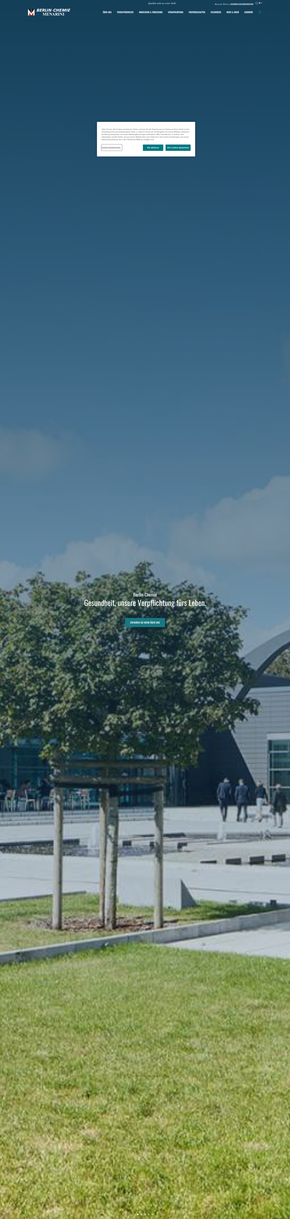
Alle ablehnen (153, 147)
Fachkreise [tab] (216, 12)
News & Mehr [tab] (233, 12)
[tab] (150, 12)
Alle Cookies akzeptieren (178, 147)
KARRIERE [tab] (248, 12)
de (260, 2)
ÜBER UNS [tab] (107, 12)
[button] (260, 12)
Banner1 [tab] (138, 1214)
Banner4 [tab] (148, 1214)
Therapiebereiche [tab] (125, 12)
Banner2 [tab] (141, 1214)
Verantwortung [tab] (175, 12)
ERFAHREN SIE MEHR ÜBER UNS (145, 622)
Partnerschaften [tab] (197, 12)
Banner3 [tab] (145, 1214)
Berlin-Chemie (145, 594)
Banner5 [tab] (152, 1214)
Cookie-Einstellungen (111, 147)
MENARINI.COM (236, 4)
